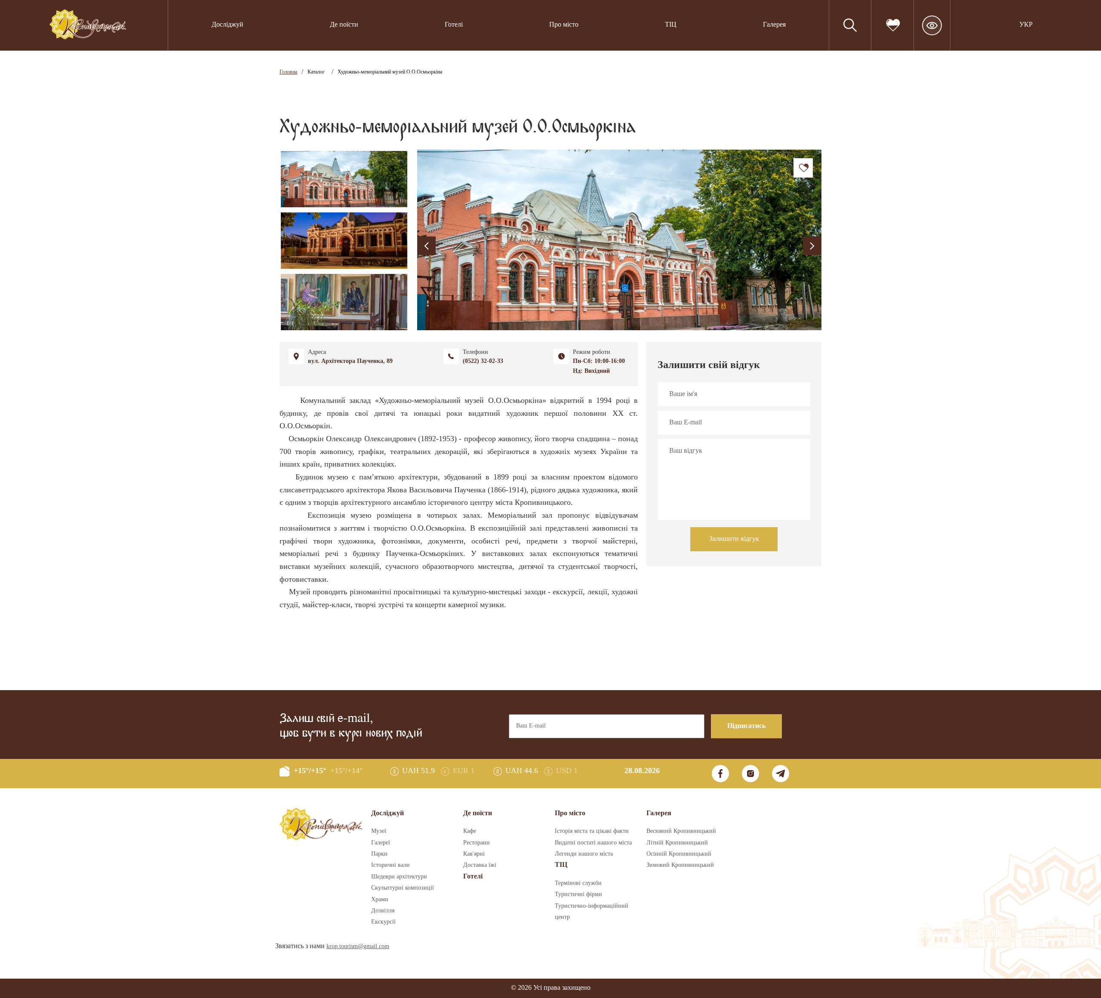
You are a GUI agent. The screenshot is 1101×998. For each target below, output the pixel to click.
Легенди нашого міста (584, 854)
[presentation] (426, 245)
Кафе (469, 831)
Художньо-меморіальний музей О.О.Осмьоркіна (390, 72)
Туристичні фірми (578, 894)
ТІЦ (561, 865)
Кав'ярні (474, 854)
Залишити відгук (734, 539)
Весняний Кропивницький (681, 831)
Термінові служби (578, 883)
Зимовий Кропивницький (680, 865)
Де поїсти (344, 24)
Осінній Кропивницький (678, 854)
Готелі (454, 24)
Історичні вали (390, 865)
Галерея (774, 24)
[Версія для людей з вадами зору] (932, 25)
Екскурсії (383, 921)
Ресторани (476, 842)
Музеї (378, 831)
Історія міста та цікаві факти (592, 831)
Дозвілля (382, 910)
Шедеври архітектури (399, 876)
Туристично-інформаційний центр (591, 912)
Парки (379, 854)
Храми (379, 899)
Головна (288, 72)
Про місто (563, 24)
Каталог (316, 72)
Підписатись (746, 726)
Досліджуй (227, 24)
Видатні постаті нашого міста (593, 842)
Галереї (380, 842)
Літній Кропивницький (677, 842)
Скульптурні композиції (402, 887)
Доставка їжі (479, 865)
